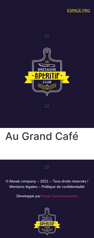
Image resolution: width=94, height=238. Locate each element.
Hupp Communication (60, 196)
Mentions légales (23, 187)
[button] (47, 35)
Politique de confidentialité (63, 187)
